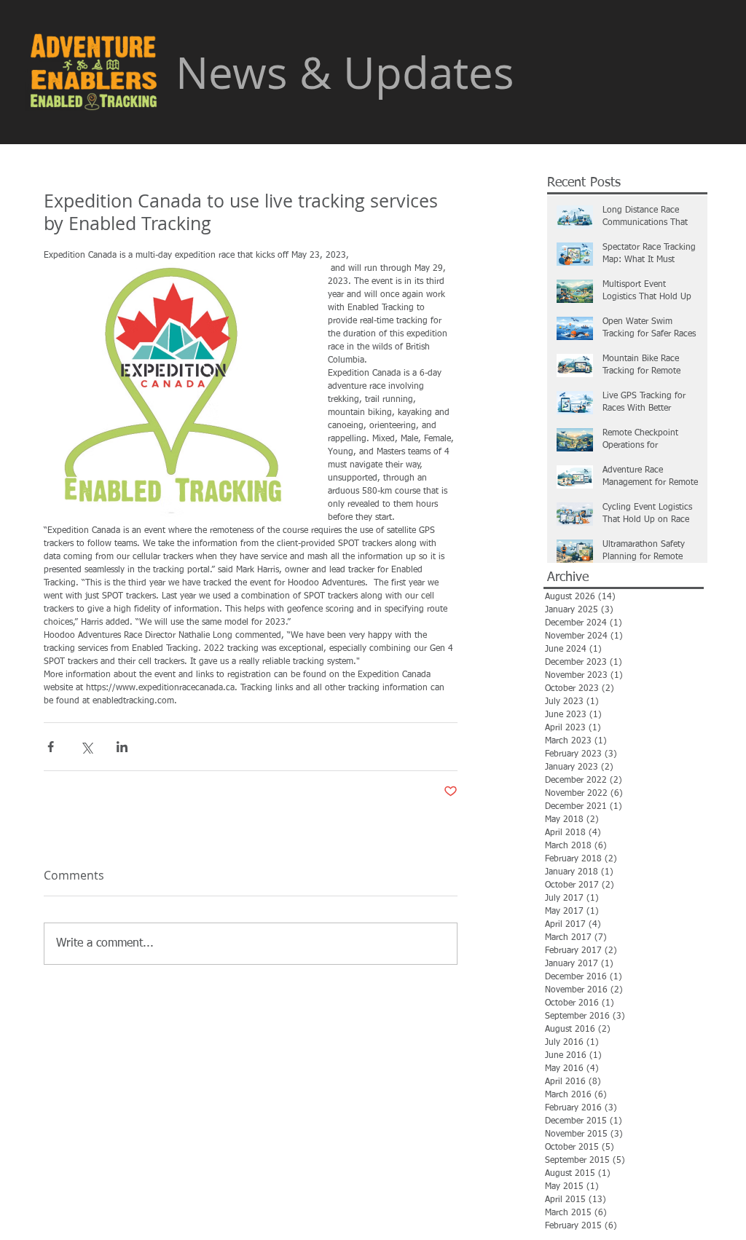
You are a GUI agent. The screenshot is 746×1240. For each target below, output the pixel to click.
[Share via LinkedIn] (122, 747)
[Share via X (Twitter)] (86, 747)
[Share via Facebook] (51, 747)
